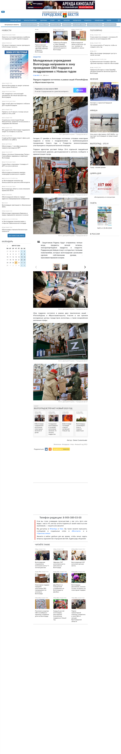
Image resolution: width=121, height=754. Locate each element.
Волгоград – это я (99, 143)
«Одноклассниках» (43, 533)
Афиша (93, 110)
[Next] (85, 267)
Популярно (96, 30)
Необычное (77, 20)
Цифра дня (95, 173)
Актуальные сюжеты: (12, 25)
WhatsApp (54, 529)
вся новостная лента (16, 235)
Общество (37, 57)
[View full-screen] (86, 273)
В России (95, 234)
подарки (66, 444)
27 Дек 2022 (36, 75)
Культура (67, 20)
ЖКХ (59, 20)
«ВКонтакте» (76, 531)
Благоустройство (30, 20)
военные (58, 444)
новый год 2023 (81, 444)
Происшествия (15, 20)
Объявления (99, 20)
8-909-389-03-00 (72, 517)
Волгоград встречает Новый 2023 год (53, 408)
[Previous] (36, 289)
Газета (109, 20)
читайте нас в (61, 449)
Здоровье (43, 20)
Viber (61, 529)
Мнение (94, 79)
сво (72, 444)
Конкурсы (87, 20)
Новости (6, 30)
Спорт (52, 20)
